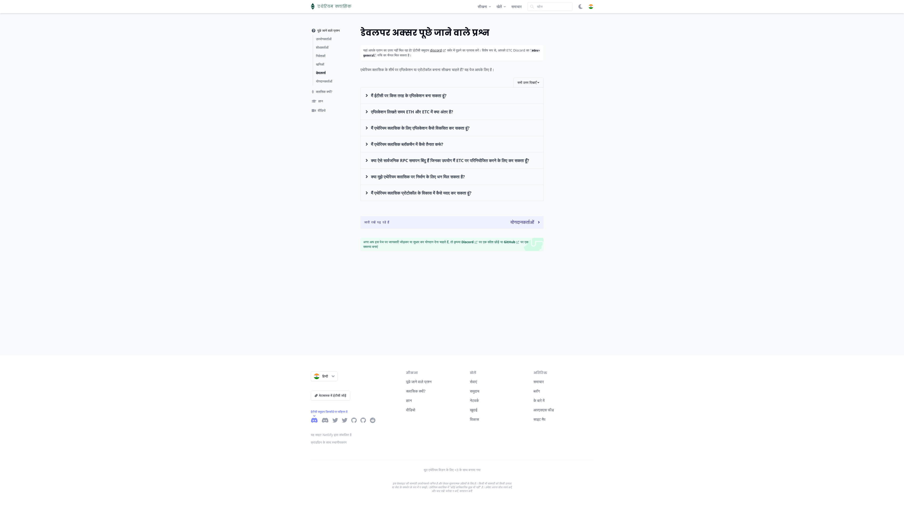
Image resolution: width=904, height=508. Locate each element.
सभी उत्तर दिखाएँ (527, 82)
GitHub (509, 242)
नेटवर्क (474, 400)
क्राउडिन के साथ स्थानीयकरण (329, 442)
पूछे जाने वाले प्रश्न (419, 381)
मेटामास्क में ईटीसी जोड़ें (332, 395)
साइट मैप (539, 419)
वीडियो (410, 410)
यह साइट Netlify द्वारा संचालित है (331, 435)
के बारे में (539, 400)
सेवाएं (473, 381)
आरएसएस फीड (543, 410)
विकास (474, 419)
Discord (467, 242)
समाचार (516, 6)
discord (436, 50)
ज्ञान (409, 400)
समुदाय (474, 391)
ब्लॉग (536, 391)
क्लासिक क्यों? (415, 391)
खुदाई (473, 410)
